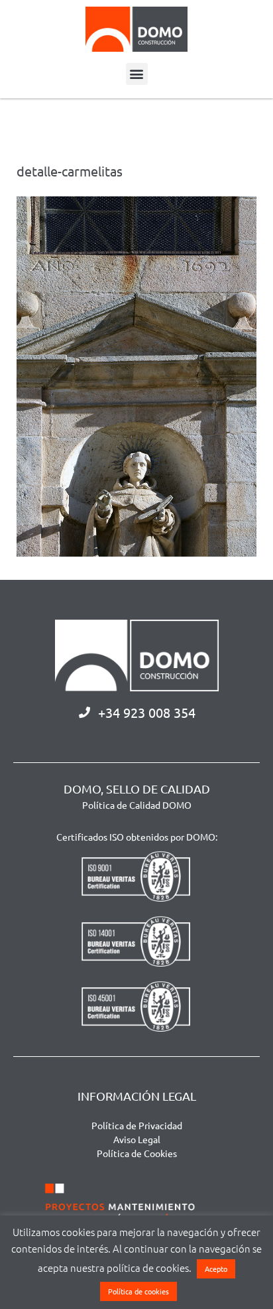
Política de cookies (138, 1291)
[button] (137, 74)
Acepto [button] (216, 1268)
